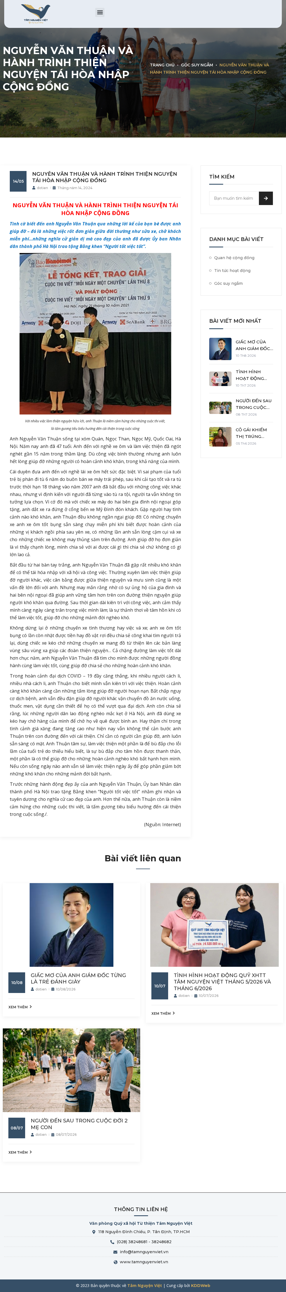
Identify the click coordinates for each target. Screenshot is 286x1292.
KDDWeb (200, 1285)
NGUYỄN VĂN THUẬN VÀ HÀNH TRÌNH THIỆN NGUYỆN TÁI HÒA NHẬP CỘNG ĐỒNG (104, 177)
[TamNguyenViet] (36, 14)
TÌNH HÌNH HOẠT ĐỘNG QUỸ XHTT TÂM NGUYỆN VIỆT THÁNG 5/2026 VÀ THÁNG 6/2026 (222, 982)
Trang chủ (162, 65)
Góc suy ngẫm (197, 65)
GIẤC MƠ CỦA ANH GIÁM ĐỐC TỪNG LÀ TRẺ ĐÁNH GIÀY (78, 978)
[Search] (266, 198)
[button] (99, 12)
